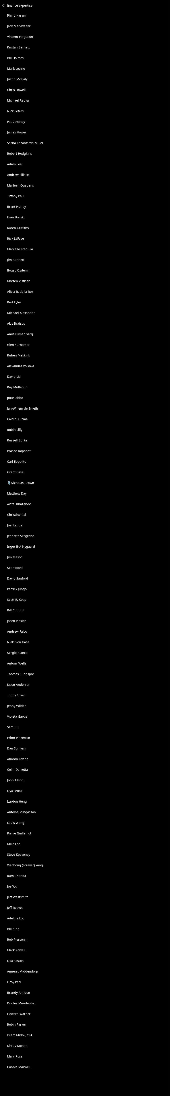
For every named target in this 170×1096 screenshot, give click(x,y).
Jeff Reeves (15, 907)
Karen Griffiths (18, 228)
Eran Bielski (15, 217)
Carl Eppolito (16, 461)
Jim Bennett (15, 260)
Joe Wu (12, 886)
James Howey (17, 132)
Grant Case (15, 472)
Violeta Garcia (17, 716)
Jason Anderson (18, 684)
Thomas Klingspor (20, 674)
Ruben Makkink (18, 355)
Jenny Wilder (16, 706)
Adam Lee (14, 164)
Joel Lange (14, 525)
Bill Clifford (15, 610)
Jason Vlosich (16, 621)
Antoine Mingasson (21, 812)
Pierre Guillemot (19, 833)
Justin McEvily (17, 79)
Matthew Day (17, 493)
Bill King (13, 929)
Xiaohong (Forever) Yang (25, 865)
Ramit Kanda (16, 876)
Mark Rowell (16, 950)
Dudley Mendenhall (21, 1003)
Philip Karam (16, 15)
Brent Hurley (16, 206)
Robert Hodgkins (19, 153)
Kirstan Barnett (18, 47)
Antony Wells (16, 663)
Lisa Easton (15, 961)
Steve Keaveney (18, 854)
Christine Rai (16, 514)
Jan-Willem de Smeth (22, 408)
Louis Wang (15, 823)
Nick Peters (15, 111)
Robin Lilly (14, 430)
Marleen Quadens (20, 185)
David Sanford (17, 578)
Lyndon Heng (17, 801)
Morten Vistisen (18, 281)
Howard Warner (19, 1014)
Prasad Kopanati (19, 451)
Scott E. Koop (16, 599)
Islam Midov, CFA (19, 1035)
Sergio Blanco (17, 653)
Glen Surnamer (18, 345)
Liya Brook (14, 791)
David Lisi (14, 376)
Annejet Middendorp (22, 971)
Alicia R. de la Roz (20, 291)
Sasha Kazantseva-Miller (25, 143)
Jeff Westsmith (18, 897)
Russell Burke (17, 440)
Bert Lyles (14, 302)
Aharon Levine (17, 759)
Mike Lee (13, 844)
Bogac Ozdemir (18, 270)
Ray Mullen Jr (17, 387)
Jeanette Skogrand (20, 536)
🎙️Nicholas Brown (20, 483)
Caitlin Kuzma (17, 419)
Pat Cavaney (16, 121)
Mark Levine (16, 68)
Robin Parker (16, 1024)
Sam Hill (13, 727)
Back (3, 5)
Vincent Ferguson (20, 37)
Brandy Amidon (18, 992)
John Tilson (15, 780)
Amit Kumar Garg (20, 334)
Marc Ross (14, 1056)
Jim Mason (15, 557)
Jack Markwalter (19, 26)
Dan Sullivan (16, 748)
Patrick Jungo (17, 589)
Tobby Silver (16, 695)
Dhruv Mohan (17, 1046)
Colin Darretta (17, 769)
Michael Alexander (21, 313)
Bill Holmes (15, 58)
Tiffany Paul (16, 196)
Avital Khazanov (19, 504)
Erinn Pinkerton (18, 738)
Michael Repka (18, 100)
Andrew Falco (17, 631)
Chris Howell (16, 90)
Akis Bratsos (16, 323)
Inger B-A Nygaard (21, 546)
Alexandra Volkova (20, 366)
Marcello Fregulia (20, 249)
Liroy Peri (14, 982)
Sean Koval (15, 568)
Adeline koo (15, 918)
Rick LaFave (15, 238)
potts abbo (15, 398)
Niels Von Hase (18, 642)
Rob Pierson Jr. (17, 939)
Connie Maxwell (19, 1067)
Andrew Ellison (18, 175)
